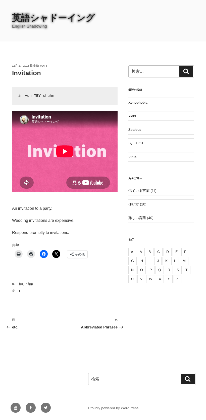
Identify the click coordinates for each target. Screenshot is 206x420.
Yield (132, 116)
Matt (43, 65)
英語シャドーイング (53, 18)
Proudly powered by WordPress (113, 408)
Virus (132, 157)
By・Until (135, 143)
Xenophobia (137, 102)
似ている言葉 (138, 191)
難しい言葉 (26, 283)
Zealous (134, 130)
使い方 (133, 204)
